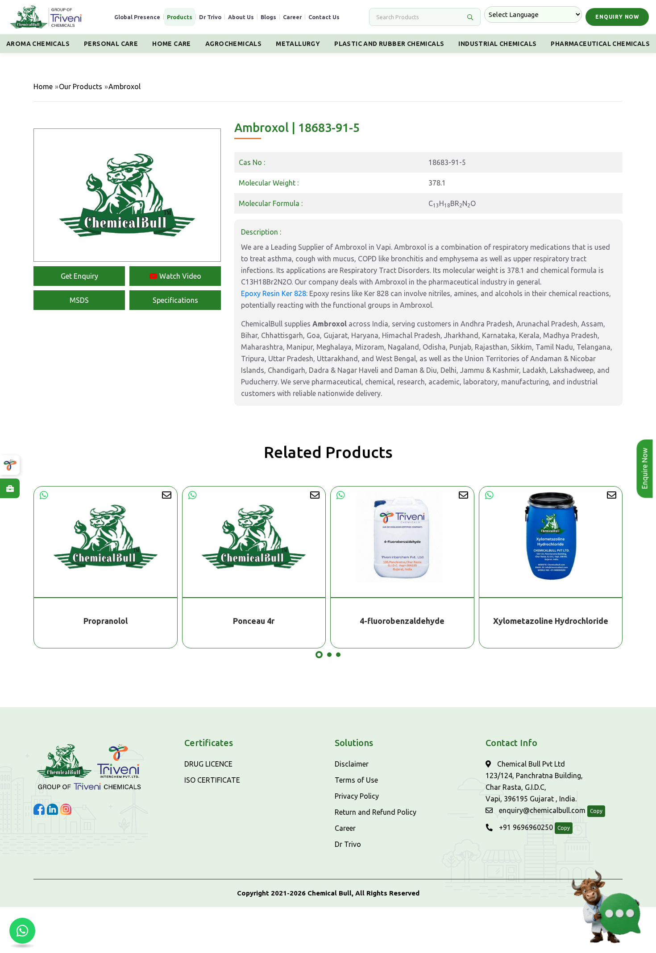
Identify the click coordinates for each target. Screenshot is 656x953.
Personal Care (111, 43)
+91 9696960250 (525, 827)
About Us (241, 17)
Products (179, 17)
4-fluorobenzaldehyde (254, 620)
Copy (596, 811)
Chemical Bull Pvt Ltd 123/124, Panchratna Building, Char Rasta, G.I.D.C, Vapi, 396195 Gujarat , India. (534, 781)
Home (43, 87)
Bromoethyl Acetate (551, 620)
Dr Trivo (210, 17)
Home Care (171, 43)
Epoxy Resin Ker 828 (273, 293)
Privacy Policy (357, 796)
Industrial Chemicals (497, 43)
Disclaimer (352, 764)
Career (292, 17)
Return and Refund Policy (375, 812)
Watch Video (179, 276)
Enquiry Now (617, 17)
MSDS (79, 300)
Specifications (175, 300)
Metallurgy (298, 43)
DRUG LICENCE (208, 764)
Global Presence (137, 17)
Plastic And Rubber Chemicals (389, 43)
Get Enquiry (79, 276)
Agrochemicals (233, 43)
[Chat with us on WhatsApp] (22, 930)
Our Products (80, 87)
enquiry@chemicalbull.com (541, 810)
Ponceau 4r (105, 620)
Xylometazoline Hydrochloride (402, 620)
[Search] (469, 17)
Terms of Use (356, 780)
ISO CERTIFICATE (212, 780)
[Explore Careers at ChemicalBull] (10, 488)
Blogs (268, 17)
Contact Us (324, 17)
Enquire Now (646, 468)
